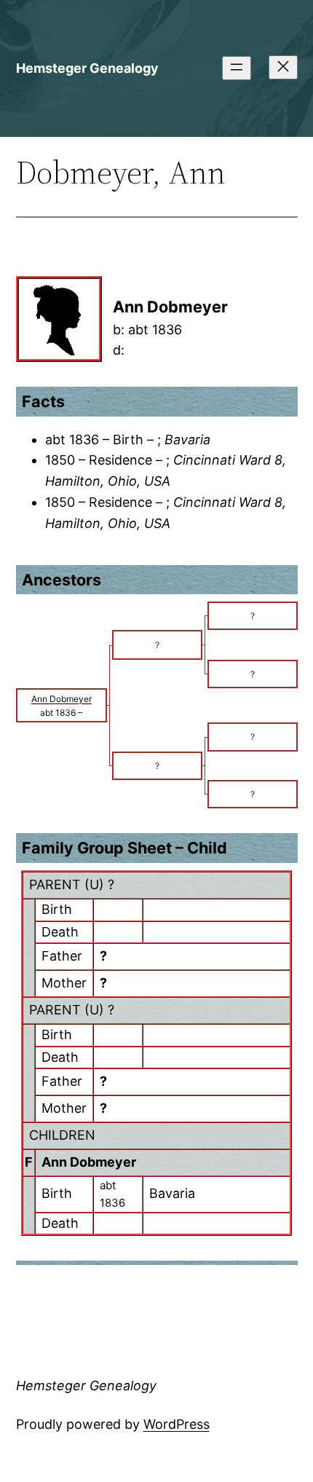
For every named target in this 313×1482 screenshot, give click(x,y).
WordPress (176, 1424)
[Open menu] (236, 68)
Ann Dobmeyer (88, 1162)
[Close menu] (283, 67)
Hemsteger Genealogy (87, 68)
